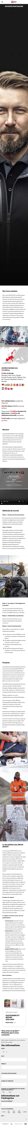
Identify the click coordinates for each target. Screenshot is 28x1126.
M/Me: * (3, 1048)
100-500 (14, 1112)
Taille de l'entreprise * (7, 1108)
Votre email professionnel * (9, 1073)
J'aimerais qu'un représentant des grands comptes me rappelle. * (13, 1089)
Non (10, 1092)
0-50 (4, 1112)
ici (9, 319)
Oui (4, 1092)
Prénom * (3, 1063)
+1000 (24, 1112)
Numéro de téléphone (7, 1081)
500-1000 (19, 1112)
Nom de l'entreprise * (7, 1101)
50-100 (9, 1112)
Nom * (3, 1056)
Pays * (3, 1115)
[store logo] (14, 2)
